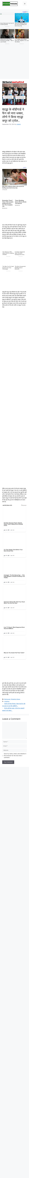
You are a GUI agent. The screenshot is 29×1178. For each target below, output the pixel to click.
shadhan (6, 646)
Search (4, 1150)
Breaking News (15, 644)
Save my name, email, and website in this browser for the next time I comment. (15, 701)
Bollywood (7, 644)
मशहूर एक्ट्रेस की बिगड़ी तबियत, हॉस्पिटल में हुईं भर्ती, (14, 1166)
